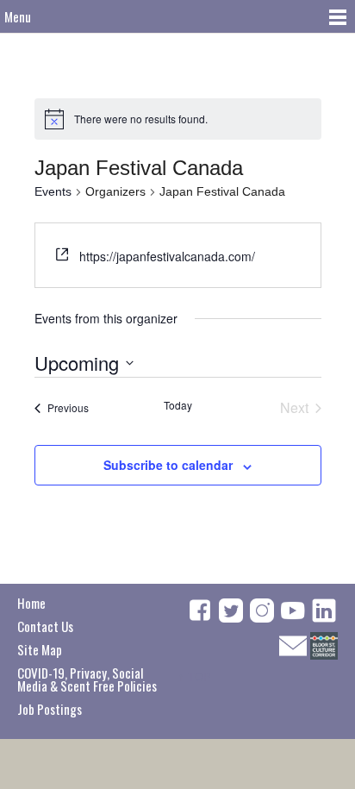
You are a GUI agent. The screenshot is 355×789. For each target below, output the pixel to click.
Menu (17, 16)
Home (31, 602)
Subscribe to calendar (168, 464)
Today (178, 405)
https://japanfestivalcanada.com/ (167, 256)
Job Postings (49, 708)
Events (53, 191)
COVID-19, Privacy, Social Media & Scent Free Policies (87, 679)
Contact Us (45, 626)
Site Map (39, 649)
